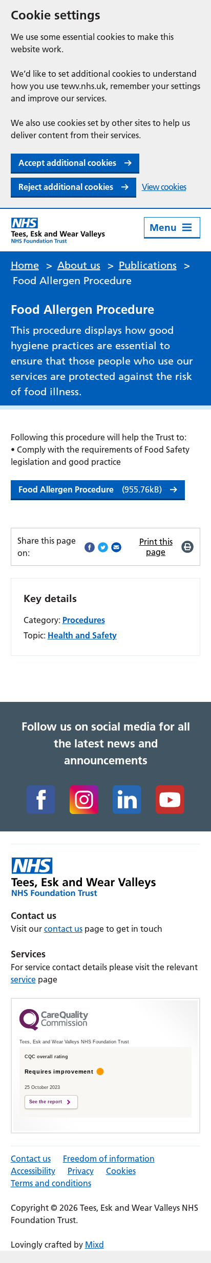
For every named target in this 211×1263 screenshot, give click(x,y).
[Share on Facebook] (90, 546)
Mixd (94, 1244)
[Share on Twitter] (103, 546)
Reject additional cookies (65, 187)
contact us (63, 929)
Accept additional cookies (67, 163)
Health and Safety (82, 635)
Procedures (83, 620)
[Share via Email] (116, 546)
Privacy (81, 1171)
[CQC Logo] (53, 1028)
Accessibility (33, 1171)
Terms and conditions (51, 1183)
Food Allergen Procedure (90, 489)
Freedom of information (109, 1158)
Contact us (31, 1158)
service (23, 979)
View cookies (164, 187)
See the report (45, 1101)
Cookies (121, 1171)
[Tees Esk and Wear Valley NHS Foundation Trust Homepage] (58, 230)
